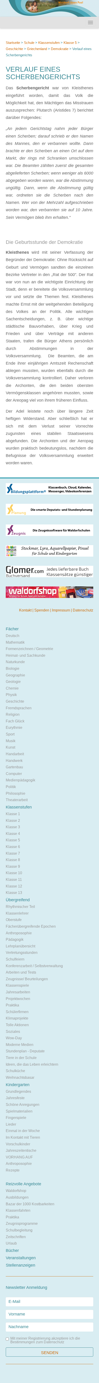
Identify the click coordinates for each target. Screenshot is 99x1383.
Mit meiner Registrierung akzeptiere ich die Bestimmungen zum (45, 1340)
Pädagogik (14, 939)
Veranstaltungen (21, 1258)
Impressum (61, 610)
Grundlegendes (18, 1091)
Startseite (13, 43)
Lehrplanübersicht (20, 946)
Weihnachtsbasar (20, 1077)
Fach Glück (15, 721)
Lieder (11, 1124)
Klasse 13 (14, 893)
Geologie (13, 682)
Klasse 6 (13, 847)
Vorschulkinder (18, 1144)
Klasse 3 (13, 827)
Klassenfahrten (18, 1210)
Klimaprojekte (17, 1018)
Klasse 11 (14, 880)
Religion (13, 714)
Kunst (10, 747)
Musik (10, 741)
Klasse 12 (14, 886)
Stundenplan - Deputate (25, 1051)
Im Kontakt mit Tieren (23, 1137)
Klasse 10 (14, 873)
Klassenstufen (49, 43)
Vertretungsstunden (22, 953)
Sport (10, 734)
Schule (29, 43)
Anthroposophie (19, 933)
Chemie (12, 688)
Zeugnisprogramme (22, 1223)
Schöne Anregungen (22, 1105)
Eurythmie (14, 728)
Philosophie (15, 793)
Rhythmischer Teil (20, 907)
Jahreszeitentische (21, 1150)
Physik (11, 695)
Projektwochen (18, 999)
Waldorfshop (16, 1191)
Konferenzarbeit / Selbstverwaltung (34, 966)
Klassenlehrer (17, 913)
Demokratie (59, 49)
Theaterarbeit (17, 800)
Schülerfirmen (17, 1012)
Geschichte (14, 49)
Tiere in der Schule (21, 1058)
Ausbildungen (17, 1197)
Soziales (13, 1032)
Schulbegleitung (19, 1230)
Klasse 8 (13, 860)
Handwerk (14, 761)
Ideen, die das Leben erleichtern (32, 1064)
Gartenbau (14, 767)
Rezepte (13, 1170)
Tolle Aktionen (17, 1025)
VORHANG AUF (19, 1157)
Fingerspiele (16, 1118)
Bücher (12, 1250)
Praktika (12, 1005)
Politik (11, 787)
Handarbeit (15, 754)
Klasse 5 (70, 43)
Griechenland (37, 49)
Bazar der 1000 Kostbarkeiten (30, 1204)
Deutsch (12, 636)
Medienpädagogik (20, 780)
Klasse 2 (13, 820)
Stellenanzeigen (20, 1265)
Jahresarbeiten (18, 992)
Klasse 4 (13, 834)
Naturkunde (15, 662)
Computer (14, 774)
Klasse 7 (13, 853)
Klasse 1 (13, 814)
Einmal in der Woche (23, 1131)
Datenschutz (83, 610)
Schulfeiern (15, 959)
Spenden (42, 610)
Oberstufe (14, 920)
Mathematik (15, 642)
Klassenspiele (17, 985)
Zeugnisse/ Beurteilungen (27, 979)
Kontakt (25, 610)
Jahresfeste (15, 1098)
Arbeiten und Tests (21, 972)
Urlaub (11, 1243)
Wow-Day (14, 1038)
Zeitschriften (16, 1237)
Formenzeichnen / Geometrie (29, 649)
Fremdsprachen (19, 708)
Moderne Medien (19, 1045)
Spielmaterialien (19, 1111)
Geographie (15, 675)
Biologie (12, 668)
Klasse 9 (13, 866)
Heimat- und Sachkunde (25, 655)
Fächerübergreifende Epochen (31, 926)
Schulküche (15, 1071)
